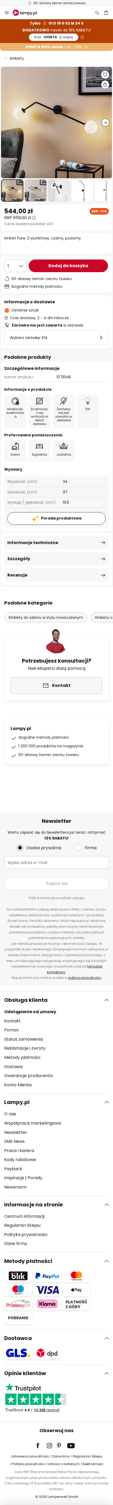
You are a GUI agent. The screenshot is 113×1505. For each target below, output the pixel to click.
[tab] (56, 1042)
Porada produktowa (61, 518)
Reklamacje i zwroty (24, 1048)
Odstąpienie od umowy (30, 1012)
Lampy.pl (17, 1102)
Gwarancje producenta (28, 1076)
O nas (10, 1114)
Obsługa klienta (26, 1000)
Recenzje (17, 575)
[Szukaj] (97, 12)
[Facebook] (41, 1445)
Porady (35, 1178)
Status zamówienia (23, 1039)
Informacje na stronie (33, 1204)
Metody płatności (22, 1057)
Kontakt (12, 1021)
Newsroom (15, 1187)
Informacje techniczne (32, 543)
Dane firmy (15, 1243)
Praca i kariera (19, 1151)
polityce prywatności (84, 977)
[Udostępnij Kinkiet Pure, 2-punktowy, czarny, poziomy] (105, 84)
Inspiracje (14, 1178)
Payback (13, 1169)
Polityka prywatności (25, 1235)
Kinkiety (17, 58)
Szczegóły (18, 559)
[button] (12, 190)
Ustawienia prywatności (30, 1456)
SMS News (14, 1141)
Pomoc (11, 1030)
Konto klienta (18, 1085)
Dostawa (13, 1067)
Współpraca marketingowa (32, 1123)
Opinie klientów (25, 1373)
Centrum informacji (24, 1216)
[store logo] (28, 12)
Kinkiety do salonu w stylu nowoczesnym (46, 617)
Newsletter (15, 1132)
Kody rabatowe (20, 1160)
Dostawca (18, 1338)
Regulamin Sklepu (22, 1225)
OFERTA (53, 37)
